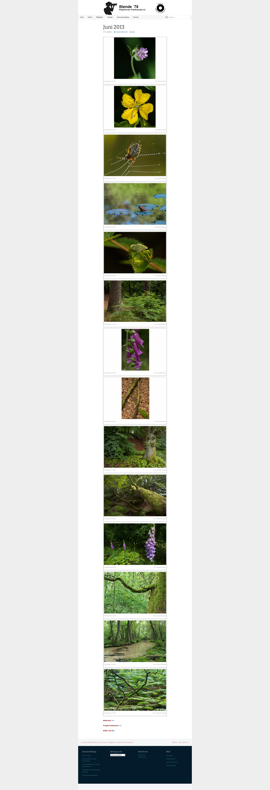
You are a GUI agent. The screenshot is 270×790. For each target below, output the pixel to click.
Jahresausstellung (123, 17)
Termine (110, 17)
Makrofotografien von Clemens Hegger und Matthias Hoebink (106, 742)
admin (133, 32)
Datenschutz (142, 757)
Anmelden (169, 755)
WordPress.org (171, 765)
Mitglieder (99, 17)
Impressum (141, 755)
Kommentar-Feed (171, 762)
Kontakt (135, 17)
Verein (90, 17)
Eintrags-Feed (170, 759)
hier (112, 720)
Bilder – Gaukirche (181, 742)
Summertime (86, 755)
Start (82, 17)
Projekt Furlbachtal (121, 32)
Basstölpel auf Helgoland (90, 775)
